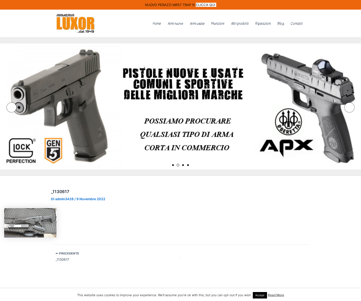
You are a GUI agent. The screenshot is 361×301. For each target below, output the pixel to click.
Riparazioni (263, 23)
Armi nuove (175, 23)
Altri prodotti (240, 23)
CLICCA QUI (206, 5)
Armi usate (197, 23)
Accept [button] (259, 295)
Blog (280, 23)
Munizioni (217, 23)
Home (157, 23)
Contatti (297, 23)
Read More (276, 295)
